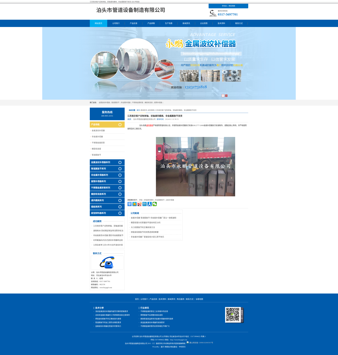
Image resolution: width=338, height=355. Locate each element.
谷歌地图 (199, 299)
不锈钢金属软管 (137, 103)
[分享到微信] (154, 204)
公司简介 (116, 23)
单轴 (140, 200)
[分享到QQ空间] (134, 204)
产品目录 (133, 23)
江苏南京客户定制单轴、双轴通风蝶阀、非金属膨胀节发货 (175, 110)
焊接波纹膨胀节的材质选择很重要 (145, 232)
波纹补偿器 (170, 200)
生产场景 (168, 23)
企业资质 (204, 23)
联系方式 (239, 23)
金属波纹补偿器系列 (100, 162)
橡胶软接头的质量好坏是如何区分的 (145, 223)
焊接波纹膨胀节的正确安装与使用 (108, 319)
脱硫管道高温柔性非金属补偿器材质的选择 (156, 319)
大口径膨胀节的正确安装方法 (143, 227)
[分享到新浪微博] (139, 204)
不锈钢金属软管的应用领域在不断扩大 (155, 326)
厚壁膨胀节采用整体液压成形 (151, 315)
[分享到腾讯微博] (144, 204)
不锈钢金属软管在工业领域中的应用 (154, 311)
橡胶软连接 (149, 103)
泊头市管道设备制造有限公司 (144, 119)
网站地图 (232, 6)
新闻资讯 (186, 23)
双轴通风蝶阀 (148, 200)
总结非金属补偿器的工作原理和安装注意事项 (112, 315)
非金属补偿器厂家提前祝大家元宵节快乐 (147, 237)
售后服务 (180, 299)
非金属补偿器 (125, 103)
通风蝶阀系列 (97, 200)
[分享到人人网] (149, 204)
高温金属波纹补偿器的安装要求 (152, 322)
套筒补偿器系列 (98, 181)
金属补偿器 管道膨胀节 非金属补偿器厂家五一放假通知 (153, 218)
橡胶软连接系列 (98, 194)
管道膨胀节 (115, 103)
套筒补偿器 (158, 103)
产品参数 (151, 23)
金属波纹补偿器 (104, 103)
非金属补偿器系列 (99, 175)
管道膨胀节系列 (98, 169)
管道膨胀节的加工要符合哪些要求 (108, 322)
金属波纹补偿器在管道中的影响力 (108, 326)
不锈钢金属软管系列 (100, 188)
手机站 (224, 6)
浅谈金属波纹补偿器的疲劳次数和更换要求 (111, 311)
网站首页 (98, 23)
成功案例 (151, 110)
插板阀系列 (96, 207)
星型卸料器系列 (98, 213)
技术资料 (221, 23)
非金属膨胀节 (160, 200)
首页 (137, 299)
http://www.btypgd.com (178, 340)
